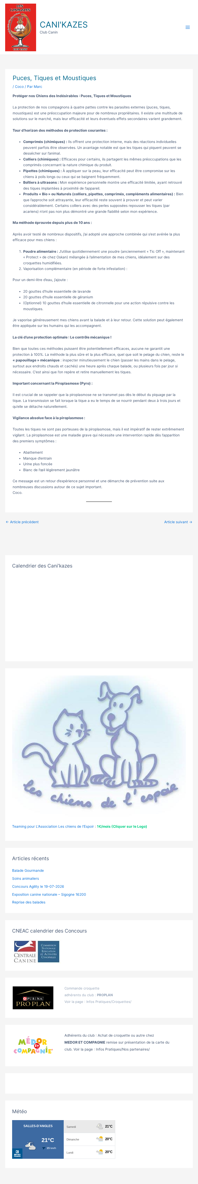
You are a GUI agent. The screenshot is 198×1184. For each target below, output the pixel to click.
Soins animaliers (25, 878)
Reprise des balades (28, 902)
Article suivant (178, 522)
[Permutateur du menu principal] (188, 27)
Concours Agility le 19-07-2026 (38, 886)
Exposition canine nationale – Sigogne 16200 (49, 894)
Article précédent (22, 522)
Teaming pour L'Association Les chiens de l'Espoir (53, 826)
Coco (19, 86)
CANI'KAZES (64, 25)
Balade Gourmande (28, 870)
